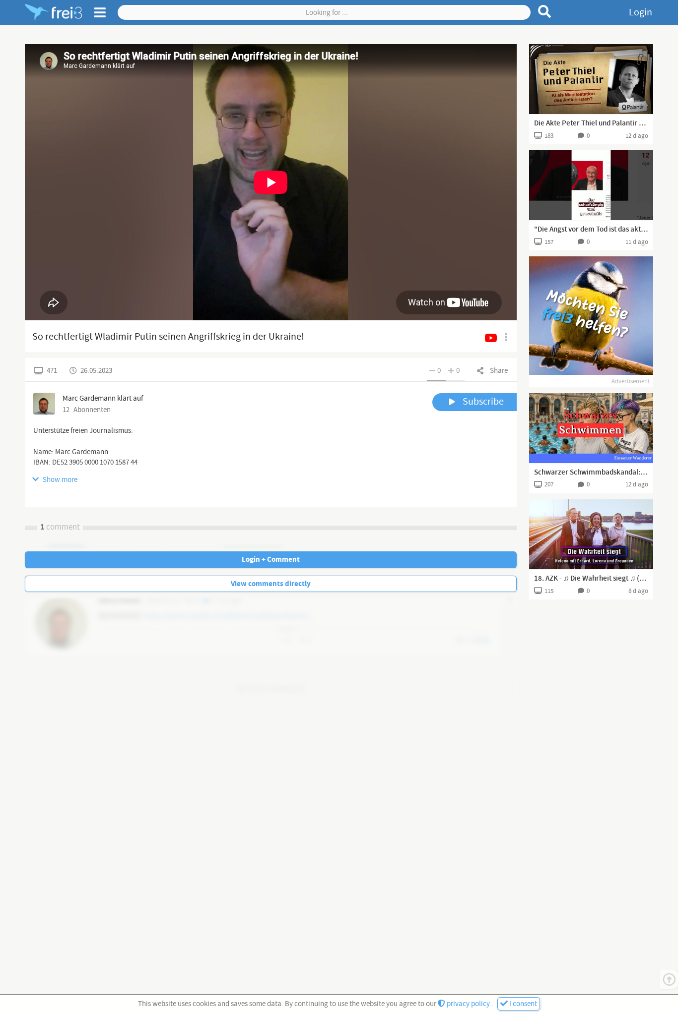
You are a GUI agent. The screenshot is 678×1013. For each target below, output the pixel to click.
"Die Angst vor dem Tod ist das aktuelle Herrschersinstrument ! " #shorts (591, 230)
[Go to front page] (53, 12)
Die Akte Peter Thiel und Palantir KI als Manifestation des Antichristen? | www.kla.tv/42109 (591, 123)
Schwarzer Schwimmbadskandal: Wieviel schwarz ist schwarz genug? (591, 472)
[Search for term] (545, 11)
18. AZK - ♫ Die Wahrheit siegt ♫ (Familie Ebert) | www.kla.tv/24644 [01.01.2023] (591, 579)
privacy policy (468, 1004)
